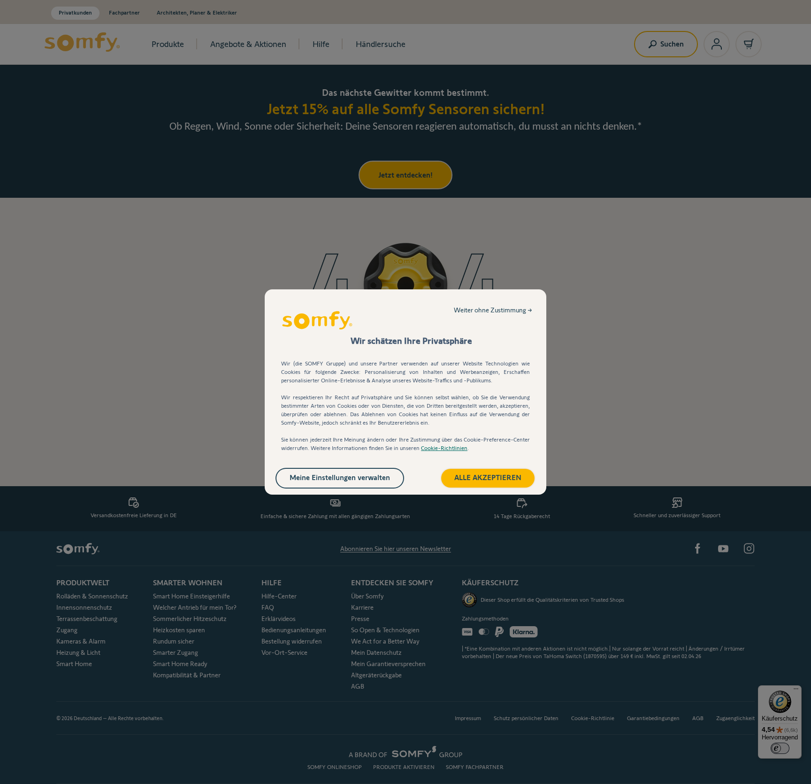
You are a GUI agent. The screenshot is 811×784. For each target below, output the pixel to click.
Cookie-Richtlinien (444, 448)
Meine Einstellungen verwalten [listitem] (340, 477)
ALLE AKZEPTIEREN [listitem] (487, 477)
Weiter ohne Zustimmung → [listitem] (493, 310)
